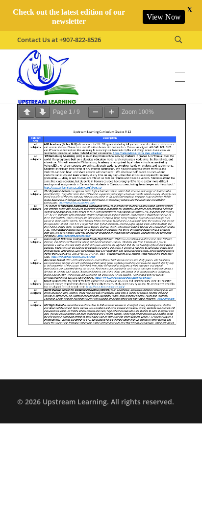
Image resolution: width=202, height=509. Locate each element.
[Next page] (42, 112)
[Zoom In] (111, 112)
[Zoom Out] (95, 112)
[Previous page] (27, 112)
